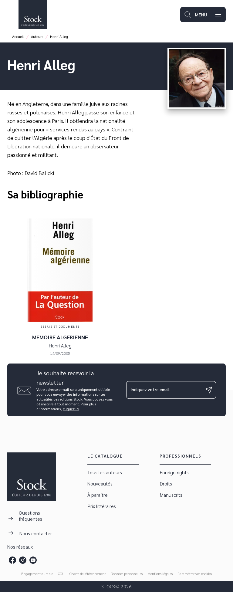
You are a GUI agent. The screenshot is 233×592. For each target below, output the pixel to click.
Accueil (18, 36)
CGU (61, 573)
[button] (113, 472)
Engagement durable (37, 573)
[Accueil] (32, 14)
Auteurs (37, 36)
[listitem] (12, 560)
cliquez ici (71, 408)
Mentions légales (160, 573)
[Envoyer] (208, 390)
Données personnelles (127, 573)
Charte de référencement (87, 573)
